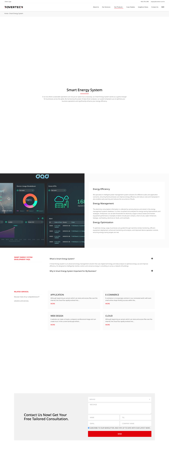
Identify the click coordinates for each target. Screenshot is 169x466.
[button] (101, 258)
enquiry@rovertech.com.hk (158, 1)
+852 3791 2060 (144, 1)
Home (6, 13)
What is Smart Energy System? (62, 259)
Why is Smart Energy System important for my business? (73, 271)
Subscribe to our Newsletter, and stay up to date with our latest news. (120, 428)
